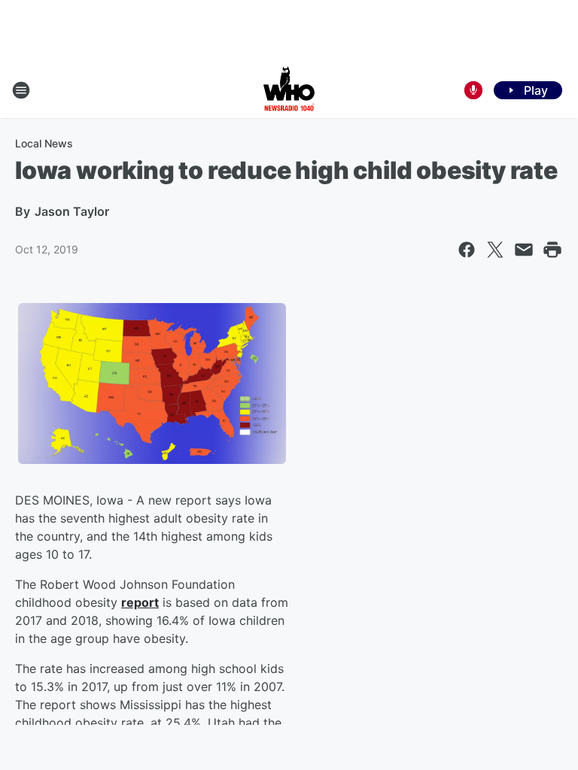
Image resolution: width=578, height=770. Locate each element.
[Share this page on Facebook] (466, 249)
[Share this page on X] (495, 249)
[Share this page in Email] (523, 249)
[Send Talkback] (473, 90)
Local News (44, 143)
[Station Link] (289, 90)
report (140, 602)
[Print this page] (552, 249)
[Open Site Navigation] (21, 90)
